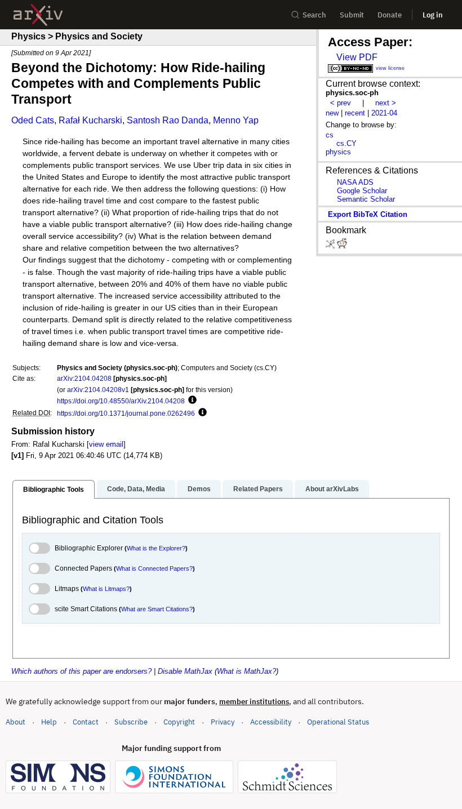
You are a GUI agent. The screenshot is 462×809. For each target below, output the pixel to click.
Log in (433, 15)
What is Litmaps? (106, 588)
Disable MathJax (185, 671)
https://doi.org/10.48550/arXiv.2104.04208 (121, 401)
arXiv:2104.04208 (84, 378)
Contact (86, 722)
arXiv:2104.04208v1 (98, 389)
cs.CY (346, 143)
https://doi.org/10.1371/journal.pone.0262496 (126, 413)
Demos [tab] (199, 489)
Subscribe (131, 722)
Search (314, 15)
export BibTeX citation (367, 214)
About (15, 722)
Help (49, 722)
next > (385, 103)
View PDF (356, 57)
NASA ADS (355, 182)
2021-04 (384, 113)
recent (355, 113)
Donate (389, 15)
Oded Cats (32, 120)
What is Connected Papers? (154, 568)
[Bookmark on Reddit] (342, 246)
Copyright (179, 722)
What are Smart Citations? (157, 609)
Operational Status (338, 722)
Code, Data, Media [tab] (136, 489)
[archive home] (38, 15)
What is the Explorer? (156, 548)
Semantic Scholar (366, 199)
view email (106, 444)
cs (330, 135)
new (332, 113)
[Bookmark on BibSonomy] (331, 246)
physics (338, 152)
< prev (340, 103)
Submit (352, 15)
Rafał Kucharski (90, 120)
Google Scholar (362, 190)
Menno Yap (236, 120)
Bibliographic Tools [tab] (53, 490)
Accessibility (270, 722)
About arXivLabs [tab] (332, 489)
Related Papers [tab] (258, 489)
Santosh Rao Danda (167, 120)
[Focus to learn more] (191, 400)
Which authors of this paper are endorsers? (81, 671)
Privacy (222, 722)
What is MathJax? (246, 671)
